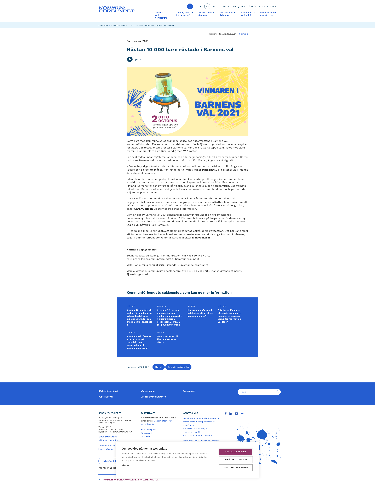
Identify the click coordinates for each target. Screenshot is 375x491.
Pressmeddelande (119, 25)
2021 (132, 25)
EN (214, 6)
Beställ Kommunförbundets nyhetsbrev (201, 418)
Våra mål (252, 6)
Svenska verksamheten (153, 396)
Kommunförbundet (268, 6)
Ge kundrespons (148, 429)
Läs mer (125, 465)
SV (207, 6)
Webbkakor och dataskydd (195, 429)
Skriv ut (158, 367)
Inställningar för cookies (236, 467)
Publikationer (105, 396)
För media (145, 436)
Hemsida (104, 25)
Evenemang (189, 391)
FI (201, 6)
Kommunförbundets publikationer (198, 422)
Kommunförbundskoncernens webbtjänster (130, 479)
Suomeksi (243, 34)
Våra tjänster (239, 6)
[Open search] (190, 6)
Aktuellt (226, 6)
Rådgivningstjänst (108, 391)
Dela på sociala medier (178, 367)
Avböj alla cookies (236, 459)
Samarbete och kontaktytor (268, 14)
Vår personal (148, 391)
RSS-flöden (188, 425)
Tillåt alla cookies (235, 452)
